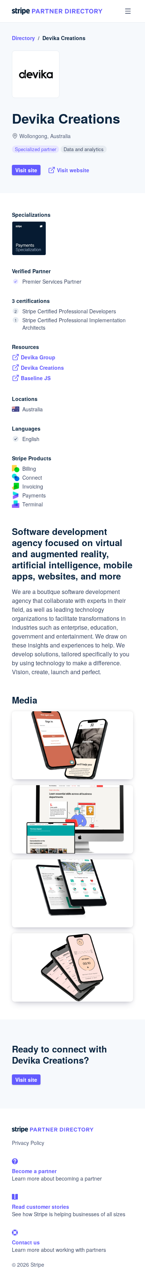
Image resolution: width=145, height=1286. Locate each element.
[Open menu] (128, 11)
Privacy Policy (28, 1142)
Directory (23, 38)
